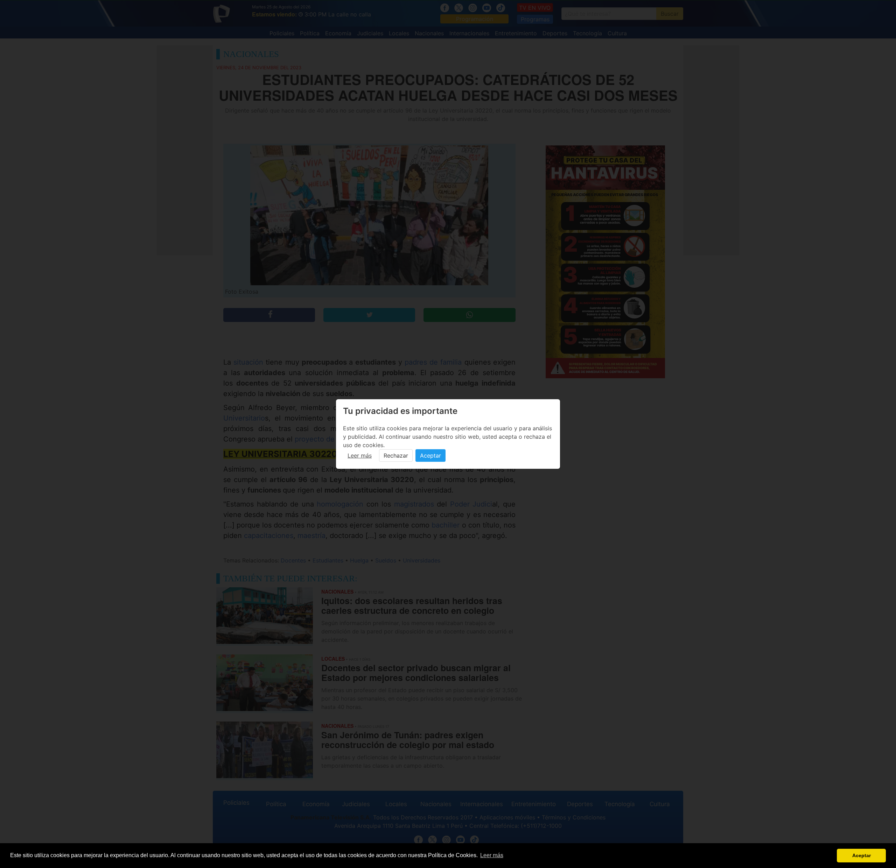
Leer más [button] (491, 855)
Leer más (360, 455)
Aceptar (430, 455)
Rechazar (396, 455)
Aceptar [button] (861, 855)
